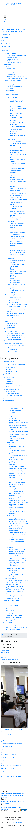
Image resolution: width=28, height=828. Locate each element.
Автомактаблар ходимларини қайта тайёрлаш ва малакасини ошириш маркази (18, 523)
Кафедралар (11, 139)
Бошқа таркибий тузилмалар (17, 284)
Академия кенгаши (12, 83)
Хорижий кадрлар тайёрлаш (15, 76)
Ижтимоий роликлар (13, 323)
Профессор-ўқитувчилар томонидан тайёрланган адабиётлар (14, 299)
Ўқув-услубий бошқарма (17, 100)
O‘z (5, 19)
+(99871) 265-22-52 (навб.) (13, 3)
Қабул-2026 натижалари (14, 339)
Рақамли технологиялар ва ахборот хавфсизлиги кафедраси (18, 175)
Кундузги (9, 71)
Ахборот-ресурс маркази (17, 252)
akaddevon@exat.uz (17, 807)
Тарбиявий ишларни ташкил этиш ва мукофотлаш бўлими (18, 273)
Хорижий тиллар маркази (17, 250)
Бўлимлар (11, 258)
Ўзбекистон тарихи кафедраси (18, 500)
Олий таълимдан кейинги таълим (17, 78)
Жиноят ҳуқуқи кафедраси (18, 183)
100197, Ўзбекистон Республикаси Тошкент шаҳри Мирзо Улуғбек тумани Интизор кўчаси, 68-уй (14, 795)
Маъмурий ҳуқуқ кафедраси (18, 181)
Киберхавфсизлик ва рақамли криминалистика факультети (18, 118)
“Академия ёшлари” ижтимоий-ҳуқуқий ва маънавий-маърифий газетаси (16, 309)
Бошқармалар (12, 97)
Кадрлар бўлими (15, 280)
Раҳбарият (10, 61)
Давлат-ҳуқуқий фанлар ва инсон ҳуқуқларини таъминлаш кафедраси (18, 195)
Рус (5, 23)
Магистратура (11, 74)
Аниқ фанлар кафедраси (17, 168)
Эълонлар (4, 40)
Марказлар (11, 221)
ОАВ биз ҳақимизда (10, 329)
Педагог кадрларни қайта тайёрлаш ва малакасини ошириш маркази (17, 238)
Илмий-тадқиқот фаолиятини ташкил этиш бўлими (17, 267)
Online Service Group (18, 822)
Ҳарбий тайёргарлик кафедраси (18, 502)
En (5, 25)
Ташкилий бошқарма (16, 101)
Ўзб (4, 50)
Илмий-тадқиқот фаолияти (13, 80)
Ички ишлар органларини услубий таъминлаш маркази (17, 225)
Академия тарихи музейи (17, 290)
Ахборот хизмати (15, 287)
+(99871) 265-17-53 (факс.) (12, 5)
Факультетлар (12, 104)
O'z (2, 50)
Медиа (7, 321)
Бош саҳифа (5, 635)
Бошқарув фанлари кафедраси (18, 472)
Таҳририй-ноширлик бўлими (17, 562)
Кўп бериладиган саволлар (15, 335)
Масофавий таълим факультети (18, 434)
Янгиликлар (4, 37)
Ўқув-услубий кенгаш (13, 85)
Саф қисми (13, 289)
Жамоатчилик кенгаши (14, 62)
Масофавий (10, 73)
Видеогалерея (11, 327)
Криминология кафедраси (18, 179)
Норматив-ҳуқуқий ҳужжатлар (13, 319)
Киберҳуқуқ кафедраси (17, 150)
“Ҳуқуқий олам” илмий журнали (16, 306)
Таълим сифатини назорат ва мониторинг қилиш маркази (18, 243)
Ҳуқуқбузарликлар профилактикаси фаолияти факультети (18, 108)
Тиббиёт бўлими (15, 282)
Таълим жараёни (6, 43)
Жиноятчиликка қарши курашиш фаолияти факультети (17, 113)
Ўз (4, 21)
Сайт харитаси (5, 809)
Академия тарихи (12, 59)
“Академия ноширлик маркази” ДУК (16, 627)
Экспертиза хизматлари (14, 349)
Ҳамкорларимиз (9, 90)
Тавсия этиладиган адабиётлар (16, 337)
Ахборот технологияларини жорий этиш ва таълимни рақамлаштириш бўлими (18, 262)
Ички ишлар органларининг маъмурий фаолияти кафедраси (18, 190)
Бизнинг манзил (9, 341)
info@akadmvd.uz (6, 807)
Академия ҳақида (6, 34)
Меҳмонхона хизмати (13, 351)
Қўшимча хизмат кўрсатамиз (14, 343)
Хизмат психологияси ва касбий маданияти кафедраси (17, 165)
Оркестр (12, 292)
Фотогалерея (11, 325)
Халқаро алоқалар (9, 92)
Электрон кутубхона (11, 295)
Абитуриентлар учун (7, 46)
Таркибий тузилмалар (11, 94)
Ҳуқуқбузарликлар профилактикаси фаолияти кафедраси (18, 143)
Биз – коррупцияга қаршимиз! (13, 317)
